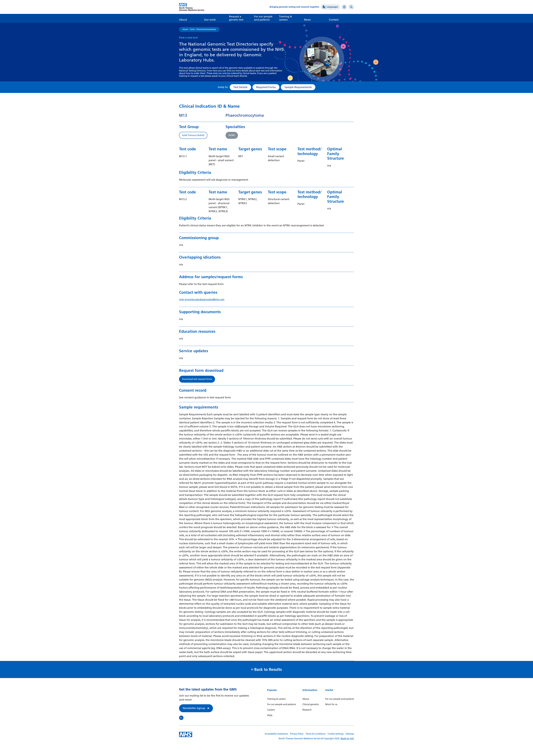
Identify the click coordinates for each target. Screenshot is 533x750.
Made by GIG (347, 738)
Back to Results (268, 669)
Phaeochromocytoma (206, 29)
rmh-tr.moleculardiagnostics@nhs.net (201, 299)
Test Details (240, 87)
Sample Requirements (298, 87)
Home (185, 29)
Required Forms (266, 87)
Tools (192, 29)
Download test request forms (197, 379)
